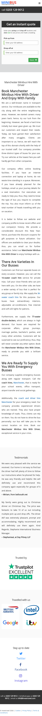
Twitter (21, 658)
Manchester (18, 382)
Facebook (21, 669)
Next (32, 60)
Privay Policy (26, 711)
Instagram (21, 680)
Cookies (18, 711)
